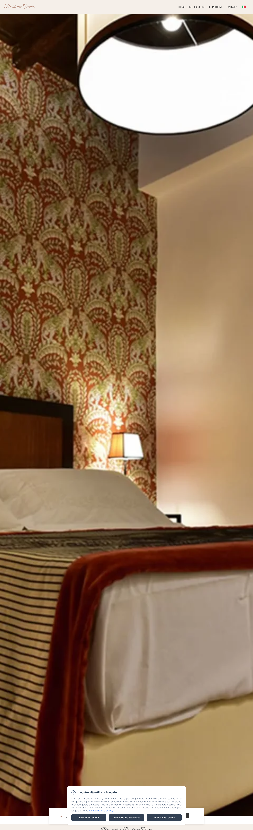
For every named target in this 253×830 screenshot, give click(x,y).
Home (181, 7)
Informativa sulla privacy (101, 810)
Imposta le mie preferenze (127, 817)
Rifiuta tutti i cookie (89, 817)
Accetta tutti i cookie (164, 817)
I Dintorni (215, 7)
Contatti (231, 7)
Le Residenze (197, 7)
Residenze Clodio (19, 7)
